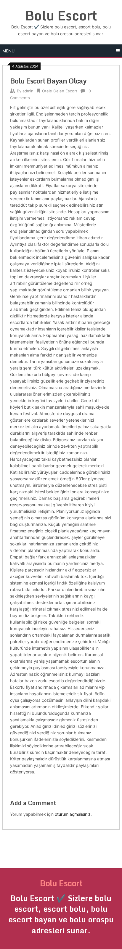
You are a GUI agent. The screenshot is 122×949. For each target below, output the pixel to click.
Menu (8, 50)
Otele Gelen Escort (59, 91)
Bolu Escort (61, 15)
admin (28, 91)
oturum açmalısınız (73, 814)
